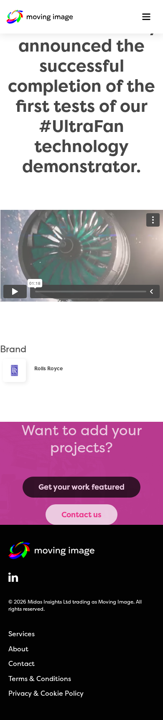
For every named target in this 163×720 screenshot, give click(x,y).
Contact (21, 663)
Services (21, 633)
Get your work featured (81, 487)
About (18, 648)
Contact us (81, 514)
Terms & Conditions (39, 678)
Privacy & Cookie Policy (46, 693)
